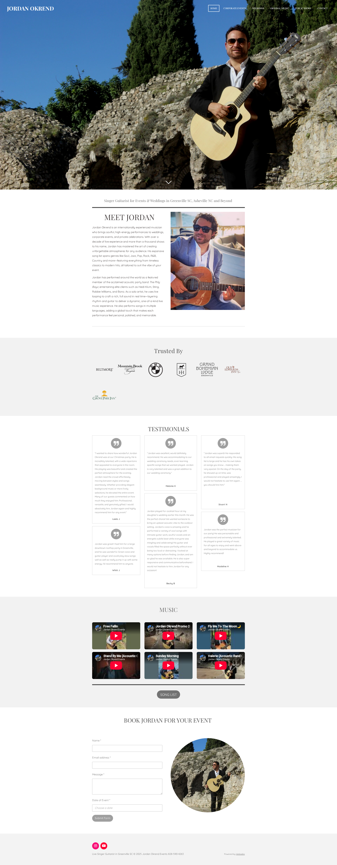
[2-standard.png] (181, 369)
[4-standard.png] (232, 369)
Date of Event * (101, 800)
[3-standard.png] (207, 369)
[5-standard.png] (104, 395)
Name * (96, 740)
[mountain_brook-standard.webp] (130, 369)
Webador (240, 854)
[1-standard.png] (155, 369)
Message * (98, 774)
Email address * (101, 757)
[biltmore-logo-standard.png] (104, 369)
